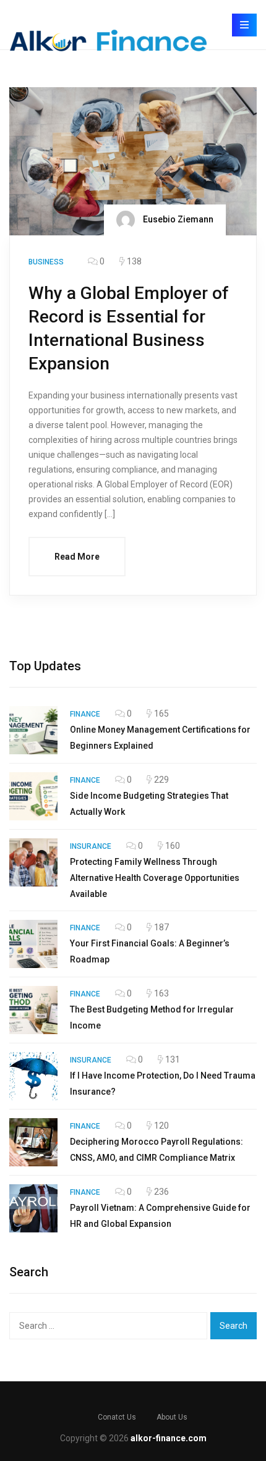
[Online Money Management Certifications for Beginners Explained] (33, 730)
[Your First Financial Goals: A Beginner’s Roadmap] (33, 944)
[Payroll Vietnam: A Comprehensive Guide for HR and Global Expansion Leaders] (33, 1208)
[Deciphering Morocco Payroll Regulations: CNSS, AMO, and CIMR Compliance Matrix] (33, 1142)
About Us (172, 1417)
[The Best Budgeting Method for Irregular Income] (33, 1010)
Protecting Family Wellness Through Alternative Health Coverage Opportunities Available (154, 878)
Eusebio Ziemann (177, 219)
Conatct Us (117, 1417)
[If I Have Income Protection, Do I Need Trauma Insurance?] (33, 1076)
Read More (77, 557)
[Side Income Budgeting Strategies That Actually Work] (33, 796)
